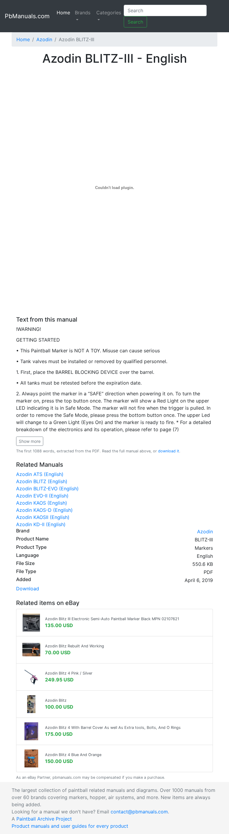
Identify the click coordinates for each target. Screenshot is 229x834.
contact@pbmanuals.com (139, 812)
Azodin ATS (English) (40, 474)
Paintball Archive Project (44, 819)
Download (27, 589)
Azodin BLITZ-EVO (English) (47, 489)
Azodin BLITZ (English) (41, 481)
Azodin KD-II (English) (41, 524)
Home (64, 13)
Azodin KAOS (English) (41, 503)
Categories (108, 13)
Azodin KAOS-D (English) (44, 510)
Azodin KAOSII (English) (42, 517)
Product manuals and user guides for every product (70, 826)
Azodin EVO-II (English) (42, 496)
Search (135, 22)
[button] (29, 441)
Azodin (44, 39)
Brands (82, 13)
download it (168, 451)
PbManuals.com (27, 16)
